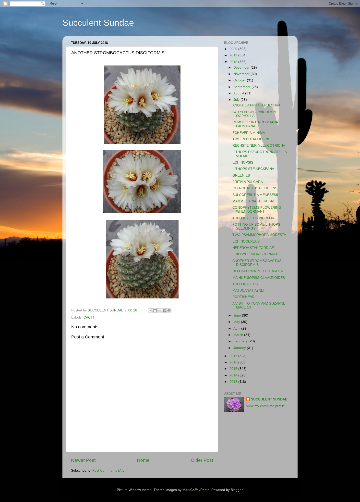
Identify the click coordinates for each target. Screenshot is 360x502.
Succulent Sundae (98, 23)
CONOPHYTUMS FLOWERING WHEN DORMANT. (256, 209)
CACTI (89, 317)
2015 (233, 369)
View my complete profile (265, 406)
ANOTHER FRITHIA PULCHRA (256, 105)
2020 (233, 49)
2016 (233, 362)
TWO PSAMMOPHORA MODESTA (259, 235)
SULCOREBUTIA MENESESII (255, 195)
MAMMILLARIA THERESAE (253, 201)
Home (143, 460)
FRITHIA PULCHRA (247, 182)
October (240, 80)
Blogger (236, 490)
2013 (233, 382)
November (242, 74)
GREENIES (241, 175)
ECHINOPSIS (242, 162)
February (241, 341)
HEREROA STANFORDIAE (253, 248)
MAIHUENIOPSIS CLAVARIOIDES (258, 278)
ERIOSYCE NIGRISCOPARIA (254, 254)
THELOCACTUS (245, 284)
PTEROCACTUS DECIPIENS (254, 188)
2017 (233, 356)
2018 (233, 62)
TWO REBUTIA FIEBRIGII (252, 139)
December (242, 67)
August (239, 93)
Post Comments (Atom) (110, 470)
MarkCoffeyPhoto (195, 490)
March (238, 335)
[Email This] (150, 310)
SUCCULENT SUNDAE (269, 399)
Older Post (202, 460)
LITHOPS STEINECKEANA (253, 169)
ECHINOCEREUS (246, 241)
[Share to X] (159, 310)
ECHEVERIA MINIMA (248, 133)
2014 (233, 375)
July (236, 100)
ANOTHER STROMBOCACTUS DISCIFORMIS (256, 263)
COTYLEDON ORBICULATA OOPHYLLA (254, 114)
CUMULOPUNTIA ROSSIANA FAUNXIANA (255, 124)
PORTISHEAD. (243, 297)
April (237, 328)
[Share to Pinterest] (169, 310)
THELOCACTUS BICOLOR (253, 218)
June (237, 315)
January (240, 348)
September (242, 87)
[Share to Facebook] (164, 310)
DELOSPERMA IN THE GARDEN (257, 271)
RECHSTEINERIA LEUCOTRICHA (258, 145)
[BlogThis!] (155, 310)
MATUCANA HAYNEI (248, 290)
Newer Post (83, 460)
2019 (233, 55)
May (237, 322)
